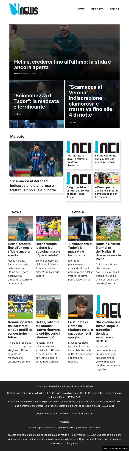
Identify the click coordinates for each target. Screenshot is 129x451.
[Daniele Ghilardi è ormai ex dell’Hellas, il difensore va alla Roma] (108, 228)
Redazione (55, 386)
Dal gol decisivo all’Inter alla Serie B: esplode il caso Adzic (78, 192)
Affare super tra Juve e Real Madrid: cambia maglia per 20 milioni (106, 192)
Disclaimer (87, 386)
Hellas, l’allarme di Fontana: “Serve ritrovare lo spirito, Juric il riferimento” (48, 329)
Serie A (115, 9)
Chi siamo (41, 386)
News (80, 9)
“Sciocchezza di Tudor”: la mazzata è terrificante (36, 101)
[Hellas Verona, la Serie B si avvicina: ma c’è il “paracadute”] (48, 228)
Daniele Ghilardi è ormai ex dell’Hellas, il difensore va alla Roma (108, 251)
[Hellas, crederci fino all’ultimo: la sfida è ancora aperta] (20, 228)
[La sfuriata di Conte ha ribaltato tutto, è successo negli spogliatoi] (80, 307)
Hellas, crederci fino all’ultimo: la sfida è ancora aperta (62, 64)
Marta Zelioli (19, 74)
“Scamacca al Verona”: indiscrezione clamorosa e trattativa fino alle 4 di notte (90, 101)
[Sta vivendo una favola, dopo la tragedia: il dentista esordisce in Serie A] (108, 307)
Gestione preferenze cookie (115, 448)
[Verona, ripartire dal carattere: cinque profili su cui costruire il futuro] (20, 307)
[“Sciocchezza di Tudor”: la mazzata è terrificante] (80, 228)
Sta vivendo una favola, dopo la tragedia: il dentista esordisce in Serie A (108, 331)
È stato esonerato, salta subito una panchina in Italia (106, 159)
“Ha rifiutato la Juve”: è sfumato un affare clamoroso (77, 160)
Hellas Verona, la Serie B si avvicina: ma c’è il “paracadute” (48, 249)
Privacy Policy (71, 386)
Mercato (97, 9)
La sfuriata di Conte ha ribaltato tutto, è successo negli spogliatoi (80, 329)
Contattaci (88, 413)
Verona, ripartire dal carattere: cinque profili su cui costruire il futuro (20, 329)
